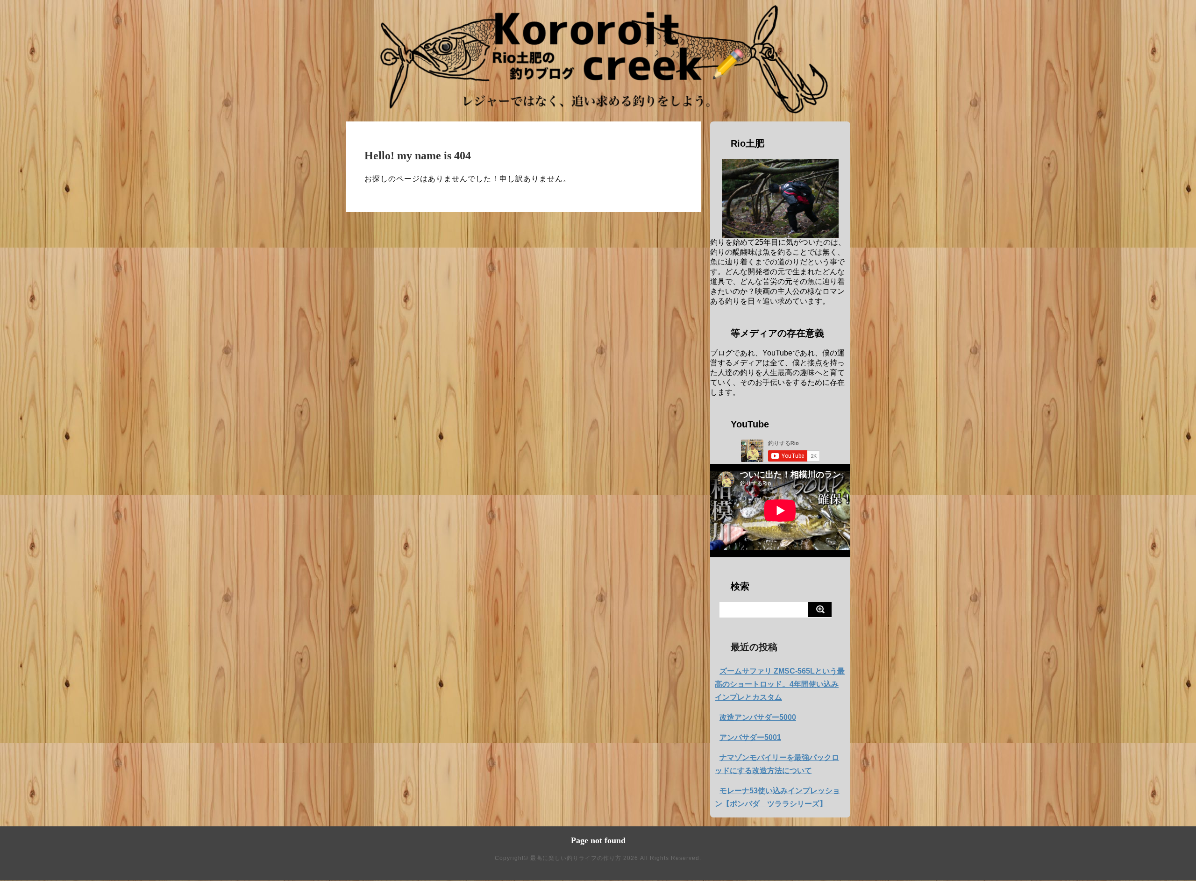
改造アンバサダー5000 (757, 717)
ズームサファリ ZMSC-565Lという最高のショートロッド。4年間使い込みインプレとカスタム (780, 684)
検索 (740, 586)
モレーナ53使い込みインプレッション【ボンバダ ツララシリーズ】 (777, 797)
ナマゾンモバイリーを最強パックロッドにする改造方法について (777, 763)
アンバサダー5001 (750, 737)
